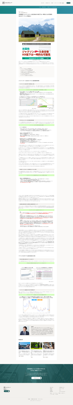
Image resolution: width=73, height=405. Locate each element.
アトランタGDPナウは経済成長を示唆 (24, 73)
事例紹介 (51, 388)
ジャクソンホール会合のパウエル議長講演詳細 (25, 68)
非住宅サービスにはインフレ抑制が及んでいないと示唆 (27, 71)
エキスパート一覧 (61, 388)
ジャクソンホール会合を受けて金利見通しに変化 (26, 69)
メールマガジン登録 (52, 394)
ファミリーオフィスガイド (62, 391)
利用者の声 (51, 391)
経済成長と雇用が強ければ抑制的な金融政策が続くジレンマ (28, 72)
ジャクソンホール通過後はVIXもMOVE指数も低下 (26, 75)
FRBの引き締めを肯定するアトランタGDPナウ (26, 74)
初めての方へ (51, 387)
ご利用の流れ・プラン (61, 387)
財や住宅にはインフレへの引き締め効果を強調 (26, 70)
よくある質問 (56, 394)
